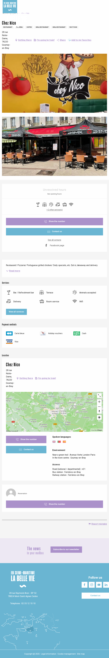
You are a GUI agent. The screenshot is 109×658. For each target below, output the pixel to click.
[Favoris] (99, 19)
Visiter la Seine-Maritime (63, 3)
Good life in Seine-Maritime (39, 3)
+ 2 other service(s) (55, 210)
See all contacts (54, 240)
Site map (81, 654)
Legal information (48, 654)
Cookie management (67, 654)
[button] (105, 20)
